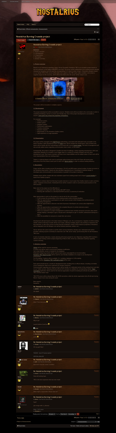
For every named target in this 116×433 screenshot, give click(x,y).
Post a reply (21, 40)
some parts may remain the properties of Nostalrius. (53, 115)
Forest (36, 373)
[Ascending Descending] (73, 414)
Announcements (43, 29)
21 (98, 39)
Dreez (36, 399)
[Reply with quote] (96, 44)
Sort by (58, 414)
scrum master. (77, 145)
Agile (54, 141)
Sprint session (69, 161)
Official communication (32, 29)
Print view (98, 29)
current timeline (90, 175)
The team (72, 426)
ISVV (61, 143)
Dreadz (37, 389)
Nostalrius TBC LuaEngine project (53, 260)
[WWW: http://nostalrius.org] (19, 59)
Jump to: (73, 421)
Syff (36, 362)
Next (97, 414)
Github (35, 247)
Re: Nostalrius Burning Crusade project (47, 287)
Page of (83, 39)
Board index (20, 24)
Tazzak (36, 344)
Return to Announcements (24, 421)
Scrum (58, 141)
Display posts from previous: (40, 414)
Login (97, 32)
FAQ (28, 24)
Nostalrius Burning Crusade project (33, 37)
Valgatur (37, 299)
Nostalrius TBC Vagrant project (42, 254)
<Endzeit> (37, 411)
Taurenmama (38, 334)
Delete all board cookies (82, 426)
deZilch (37, 289)
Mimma (37, 317)
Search (34, 24)
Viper (36, 47)
